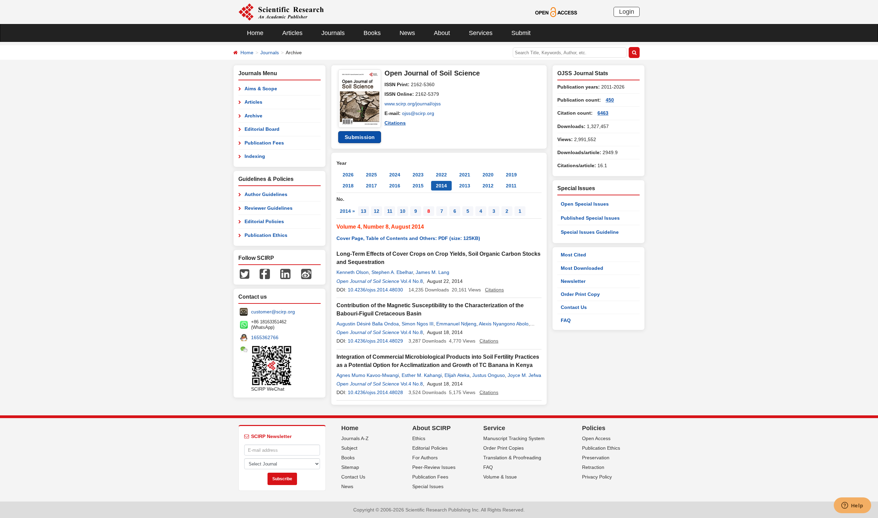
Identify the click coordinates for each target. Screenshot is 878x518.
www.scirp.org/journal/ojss (412, 103)
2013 (464, 185)
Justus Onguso (488, 375)
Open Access (596, 438)
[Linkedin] (285, 273)
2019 (511, 174)
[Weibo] (306, 273)
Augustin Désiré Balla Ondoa (367, 323)
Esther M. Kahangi (422, 375)
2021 (464, 174)
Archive (253, 115)
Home (255, 33)
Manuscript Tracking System (514, 438)
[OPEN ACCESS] (556, 11)
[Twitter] (244, 273)
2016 (394, 185)
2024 (394, 174)
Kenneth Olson (352, 272)
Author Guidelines (266, 194)
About (442, 33)
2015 (418, 185)
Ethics (418, 438)
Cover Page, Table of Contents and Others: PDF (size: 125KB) (408, 238)
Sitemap (350, 467)
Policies (593, 428)
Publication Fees (264, 143)
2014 (441, 185)
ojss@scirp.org (418, 113)
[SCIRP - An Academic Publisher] (281, 11)
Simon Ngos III (418, 323)
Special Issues (427, 486)
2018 (348, 185)
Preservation (595, 457)
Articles (292, 33)
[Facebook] (265, 273)
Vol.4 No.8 (412, 281)
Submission (360, 137)
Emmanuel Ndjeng (456, 323)
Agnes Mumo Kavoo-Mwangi (367, 375)
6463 (602, 113)
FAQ (566, 320)
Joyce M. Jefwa (524, 375)
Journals (333, 33)
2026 (348, 174)
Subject (349, 448)
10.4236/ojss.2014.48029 (375, 341)
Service (494, 428)
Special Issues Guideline (590, 232)
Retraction (593, 467)
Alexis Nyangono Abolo (504, 323)
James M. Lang (432, 272)
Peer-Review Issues (433, 467)
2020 (488, 174)
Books (372, 33)
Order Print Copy (580, 294)
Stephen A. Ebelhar (392, 272)
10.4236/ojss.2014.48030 (375, 289)
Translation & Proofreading (512, 457)
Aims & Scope (261, 88)
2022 (441, 174)
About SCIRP (431, 428)
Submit (521, 33)
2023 (418, 174)
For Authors (425, 457)
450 (610, 100)
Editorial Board (262, 129)
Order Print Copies (503, 448)
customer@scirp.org (273, 311)
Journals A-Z (355, 438)
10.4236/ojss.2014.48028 (375, 392)
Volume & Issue (500, 477)
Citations (395, 123)
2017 (371, 185)
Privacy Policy (597, 477)
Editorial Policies (264, 221)
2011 (511, 185)
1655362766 (264, 337)
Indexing (255, 156)
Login (626, 11)
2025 (371, 174)
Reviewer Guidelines (269, 208)
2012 (488, 185)
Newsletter (573, 281)
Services (481, 33)
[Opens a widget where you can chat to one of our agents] (852, 506)
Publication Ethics (266, 235)
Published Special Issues (590, 218)
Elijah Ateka (457, 375)
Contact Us (574, 307)
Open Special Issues (585, 204)
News (407, 33)
